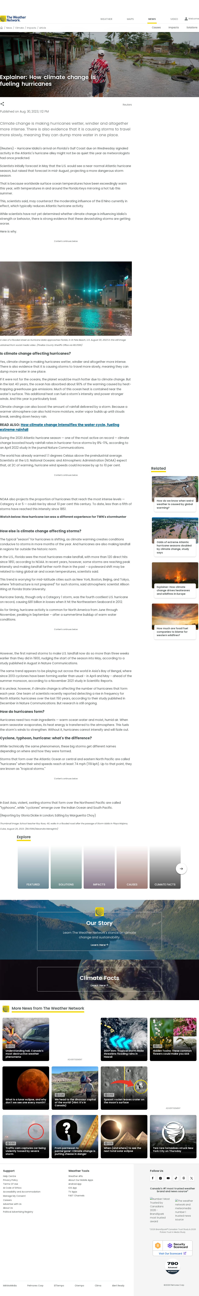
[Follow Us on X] (191, 1178)
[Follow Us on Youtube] (168, 1178)
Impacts (31, 27)
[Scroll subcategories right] (181, 868)
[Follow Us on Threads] (184, 1178)
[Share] (2, 104)
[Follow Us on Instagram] (160, 1178)
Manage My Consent (14, 1196)
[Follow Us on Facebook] (153, 1178)
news (9, 27)
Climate (19, 27)
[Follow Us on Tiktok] (176, 1178)
